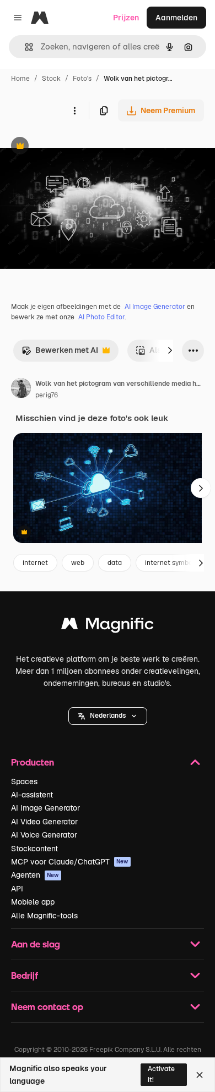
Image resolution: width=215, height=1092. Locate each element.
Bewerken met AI (60, 353)
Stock (51, 78)
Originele (72, 147)
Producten (32, 762)
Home (20, 78)
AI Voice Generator (44, 835)
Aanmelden (176, 18)
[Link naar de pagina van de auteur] (21, 389)
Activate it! (161, 1074)
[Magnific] (107, 626)
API (17, 889)
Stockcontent (34, 848)
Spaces (24, 781)
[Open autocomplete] (24, 47)
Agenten (35, 875)
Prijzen (126, 18)
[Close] (200, 1075)
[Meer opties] (74, 110)
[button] (107, 716)
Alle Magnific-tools (44, 916)
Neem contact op (47, 1006)
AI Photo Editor (101, 317)
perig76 (46, 395)
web (77, 562)
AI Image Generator (155, 306)
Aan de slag (35, 944)
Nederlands (108, 715)
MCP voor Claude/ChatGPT (69, 862)
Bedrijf (24, 975)
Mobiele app (33, 902)
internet (35, 562)
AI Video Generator (44, 822)
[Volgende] (170, 351)
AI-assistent (32, 795)
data (115, 562)
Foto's (82, 78)
